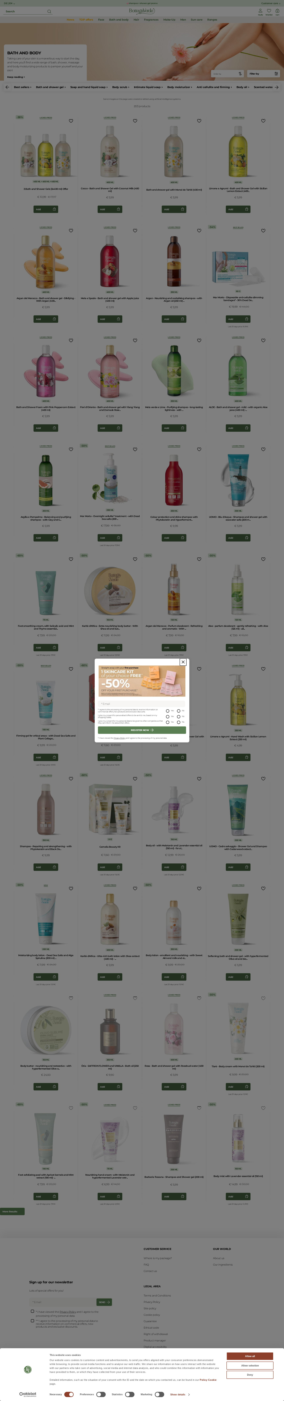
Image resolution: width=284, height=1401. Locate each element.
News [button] (70, 19)
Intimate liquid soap (147, 87)
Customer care (269, 3)
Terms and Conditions (157, 1295)
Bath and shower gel (49, 87)
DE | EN (8, 3)
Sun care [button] (196, 19)
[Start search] (49, 11)
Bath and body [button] (119, 19)
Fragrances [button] (151, 19)
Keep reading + (16, 77)
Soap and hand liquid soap (88, 87)
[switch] (101, 1394)
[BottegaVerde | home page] (142, 11)
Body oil (242, 87)
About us (218, 1258)
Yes (172, 711)
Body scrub (119, 87)
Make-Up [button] (169, 19)
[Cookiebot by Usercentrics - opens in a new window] (27, 1394)
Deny (250, 1374)
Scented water (263, 87)
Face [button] (101, 19)
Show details (177, 1394)
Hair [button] (136, 19)
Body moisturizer (178, 87)
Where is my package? (158, 1258)
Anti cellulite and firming (213, 87)
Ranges (212, 19)
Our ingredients (223, 1264)
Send (102, 1302)
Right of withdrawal (156, 1334)
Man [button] (183, 19)
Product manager (155, 1340)
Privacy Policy (119, 738)
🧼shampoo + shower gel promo (141, 3)
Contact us (150, 1271)
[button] (7, 87)
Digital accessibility (155, 1346)
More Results (9, 1211)
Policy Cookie (208, 1379)
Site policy (150, 1308)
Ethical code (151, 1327)
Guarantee (150, 1321)
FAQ (146, 1264)
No (183, 711)
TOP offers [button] (86, 19)
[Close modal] (183, 662)
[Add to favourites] (70, 120)
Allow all (250, 1356)
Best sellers (21, 87)
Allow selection (250, 1365)
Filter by (254, 73)
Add (38, 209)
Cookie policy (152, 1314)
